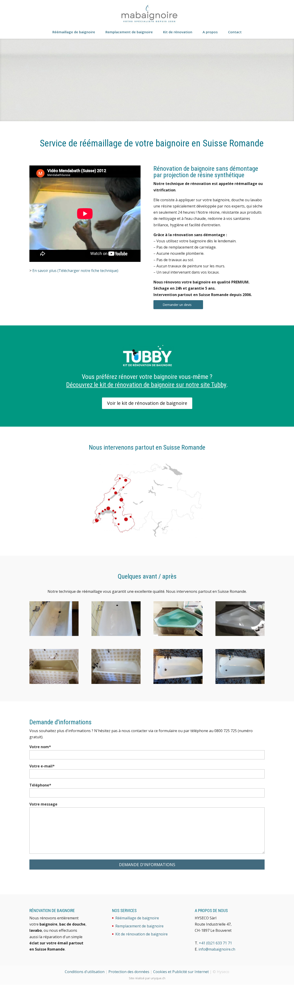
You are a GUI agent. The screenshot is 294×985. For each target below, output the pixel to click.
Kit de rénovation (177, 32)
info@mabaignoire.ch (216, 949)
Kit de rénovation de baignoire (141, 934)
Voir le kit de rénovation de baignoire (147, 403)
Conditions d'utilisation (85, 971)
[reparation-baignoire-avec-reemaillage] (240, 682)
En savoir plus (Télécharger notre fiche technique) (75, 270)
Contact (235, 32)
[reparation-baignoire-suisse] (178, 682)
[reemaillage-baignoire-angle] (240, 634)
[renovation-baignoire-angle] (178, 634)
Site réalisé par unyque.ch (147, 978)
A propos (210, 32)
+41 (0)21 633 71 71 (215, 943)
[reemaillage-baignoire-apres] (116, 682)
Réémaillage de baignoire (73, 32)
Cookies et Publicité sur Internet (181, 971)
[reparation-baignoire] (54, 634)
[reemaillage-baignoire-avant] (54, 682)
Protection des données (128, 971)
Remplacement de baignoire (129, 32)
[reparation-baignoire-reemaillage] (116, 634)
